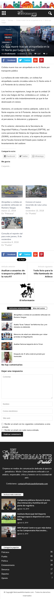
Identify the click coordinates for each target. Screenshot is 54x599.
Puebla (4, 556)
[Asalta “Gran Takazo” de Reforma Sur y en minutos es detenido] (6, 326)
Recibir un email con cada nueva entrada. (21, 430)
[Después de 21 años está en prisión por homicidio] (6, 357)
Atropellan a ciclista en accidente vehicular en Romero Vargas (11, 205)
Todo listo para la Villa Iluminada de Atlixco (43, 273)
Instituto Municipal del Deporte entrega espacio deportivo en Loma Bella (33, 517)
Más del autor (39, 308)
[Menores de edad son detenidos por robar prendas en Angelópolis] (6, 336)
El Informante (9, 54)
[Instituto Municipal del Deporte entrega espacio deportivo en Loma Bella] (8, 518)
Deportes (5, 574)
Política (4, 561)
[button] (49, 13)
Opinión (4, 578)
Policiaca (6, 42)
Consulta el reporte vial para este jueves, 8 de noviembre (11, 236)
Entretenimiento (8, 565)
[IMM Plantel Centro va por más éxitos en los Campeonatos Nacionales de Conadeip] (8, 531)
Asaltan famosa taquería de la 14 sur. (28, 344)
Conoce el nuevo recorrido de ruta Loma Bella (36, 205)
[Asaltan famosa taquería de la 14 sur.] (6, 346)
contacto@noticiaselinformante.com (33, 484)
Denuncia (5, 569)
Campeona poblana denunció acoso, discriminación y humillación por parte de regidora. (33, 503)
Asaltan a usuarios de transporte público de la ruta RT (13, 273)
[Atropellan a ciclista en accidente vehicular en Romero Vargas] (6, 317)
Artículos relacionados (19, 308)
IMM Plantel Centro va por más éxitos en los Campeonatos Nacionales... (34, 529)
